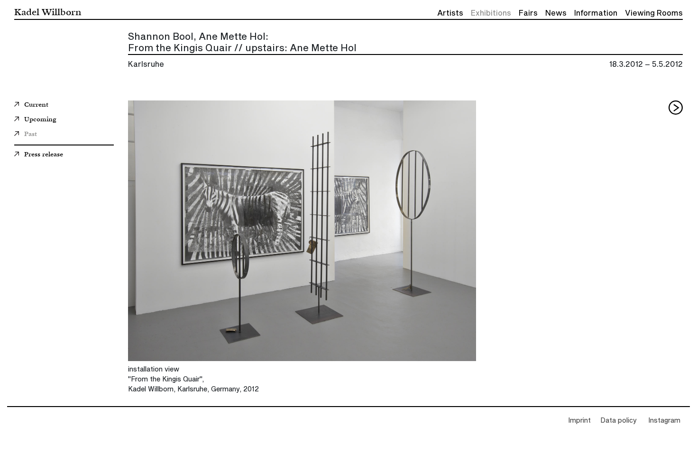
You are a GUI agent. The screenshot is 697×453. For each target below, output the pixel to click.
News (556, 13)
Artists (450, 13)
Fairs (528, 13)
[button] (675, 107)
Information (595, 13)
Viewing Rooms (654, 13)
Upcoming (40, 120)
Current (36, 105)
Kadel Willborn (47, 11)
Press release (43, 155)
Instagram (664, 420)
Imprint (579, 420)
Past (30, 134)
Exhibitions (491, 13)
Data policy (618, 420)
